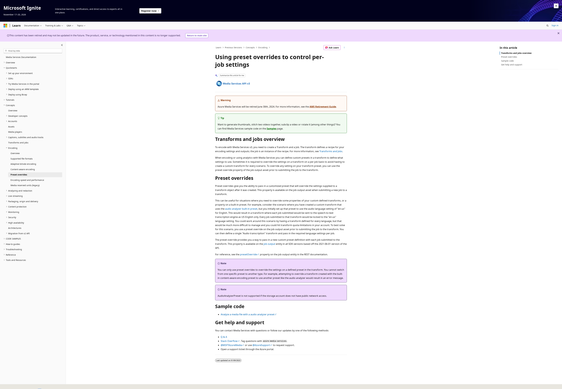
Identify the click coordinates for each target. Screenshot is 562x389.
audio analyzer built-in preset (241, 208)
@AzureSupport (261, 345)
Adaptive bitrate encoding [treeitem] (23, 164)
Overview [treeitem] (12, 110)
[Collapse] (62, 45)
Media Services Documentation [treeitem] (21, 57)
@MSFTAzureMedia (231, 345)
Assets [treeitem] (11, 126)
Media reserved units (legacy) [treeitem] (25, 185)
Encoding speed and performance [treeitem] (27, 179)
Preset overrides (509, 56)
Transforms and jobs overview (516, 53)
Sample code (507, 60)
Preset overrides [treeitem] (19, 174)
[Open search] (547, 25)
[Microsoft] (5, 26)
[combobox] (33, 50)
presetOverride (248, 254)
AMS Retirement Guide (323, 106)
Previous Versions (233, 47)
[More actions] (344, 47)
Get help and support (511, 64)
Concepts (250, 47)
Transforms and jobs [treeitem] (18, 142)
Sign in (555, 25)
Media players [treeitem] (15, 131)
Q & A (224, 337)
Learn (218, 47)
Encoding (263, 47)
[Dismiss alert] (556, 6)
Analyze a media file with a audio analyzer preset (247, 314)
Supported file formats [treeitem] (22, 158)
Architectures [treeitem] (14, 228)
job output (269, 243)
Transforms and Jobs (330, 151)
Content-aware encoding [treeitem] (23, 169)
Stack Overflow (229, 341)
